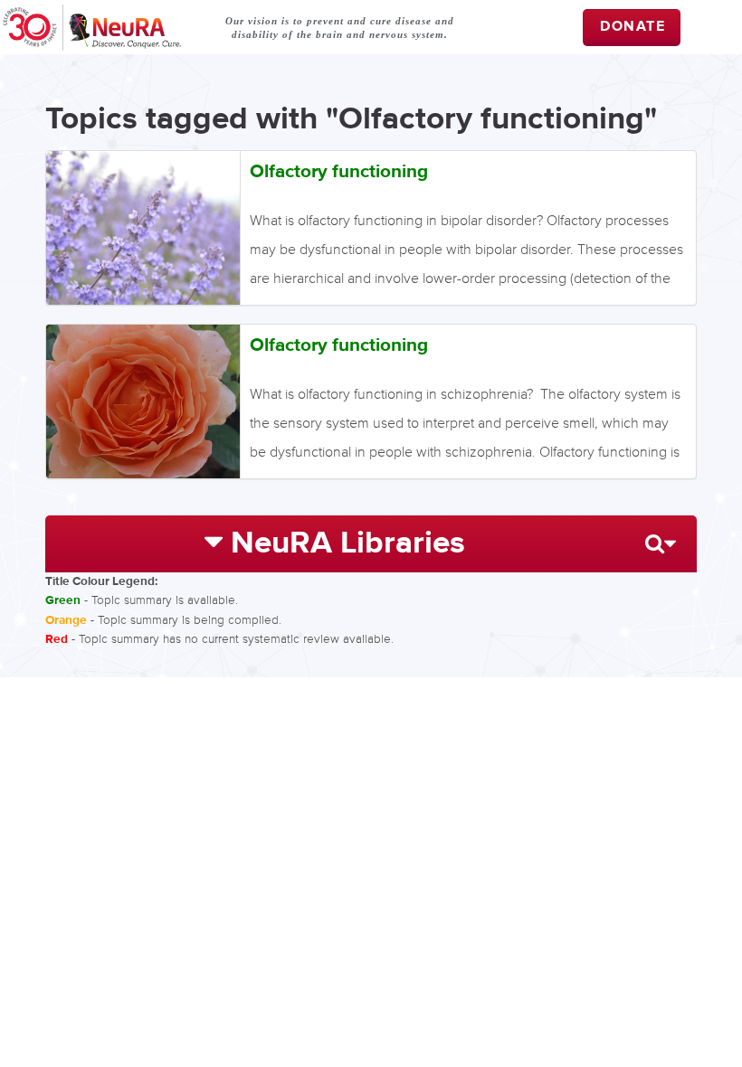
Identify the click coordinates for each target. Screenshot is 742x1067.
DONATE (633, 26)
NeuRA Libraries (348, 543)
